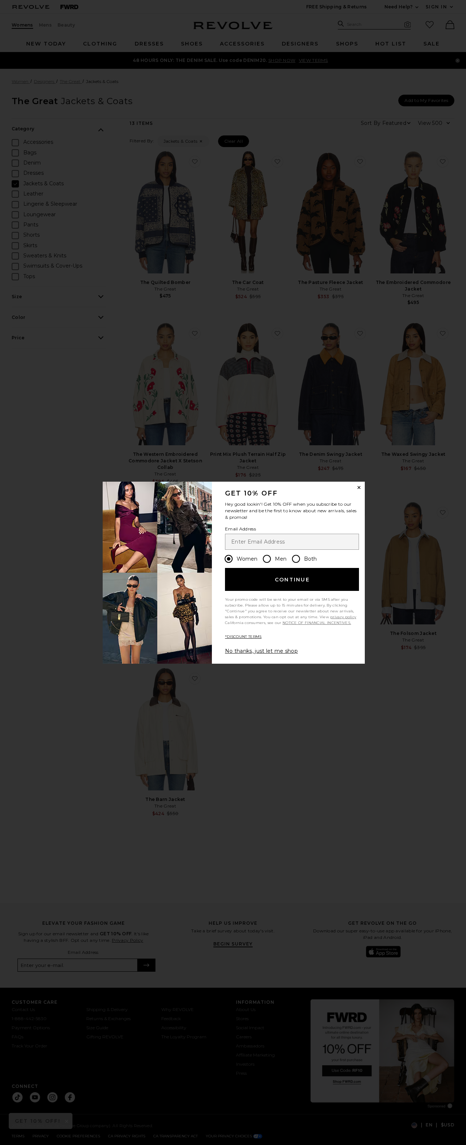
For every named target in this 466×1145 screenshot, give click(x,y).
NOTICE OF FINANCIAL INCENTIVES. (317, 622)
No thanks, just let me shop (261, 651)
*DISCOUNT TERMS (243, 636)
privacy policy (343, 617)
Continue (292, 579)
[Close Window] (359, 487)
